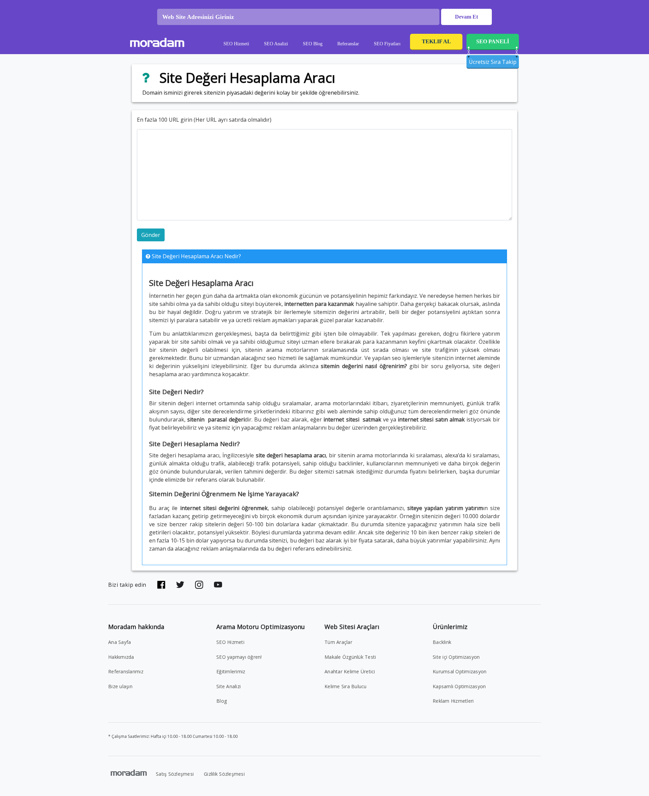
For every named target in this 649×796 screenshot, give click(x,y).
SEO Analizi (276, 43)
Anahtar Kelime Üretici (349, 671)
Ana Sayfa (119, 642)
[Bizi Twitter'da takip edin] (180, 585)
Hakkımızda (121, 657)
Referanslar (348, 43)
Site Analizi (228, 686)
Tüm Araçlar (338, 642)
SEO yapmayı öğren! (239, 657)
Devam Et (466, 17)
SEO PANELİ (492, 41)
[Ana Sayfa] (157, 44)
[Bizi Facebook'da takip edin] (161, 585)
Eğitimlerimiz (230, 671)
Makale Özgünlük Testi (350, 657)
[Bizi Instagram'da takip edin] (199, 585)
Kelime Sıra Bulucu (345, 686)
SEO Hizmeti (236, 43)
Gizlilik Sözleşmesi (224, 774)
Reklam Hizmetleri (453, 701)
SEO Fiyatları (387, 43)
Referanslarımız (125, 671)
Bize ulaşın (120, 686)
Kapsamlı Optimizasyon (459, 686)
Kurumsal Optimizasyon (459, 671)
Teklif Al (436, 41)
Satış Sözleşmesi (175, 774)
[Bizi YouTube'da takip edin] (218, 585)
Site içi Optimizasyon (456, 657)
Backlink (442, 642)
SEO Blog (312, 43)
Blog (221, 701)
